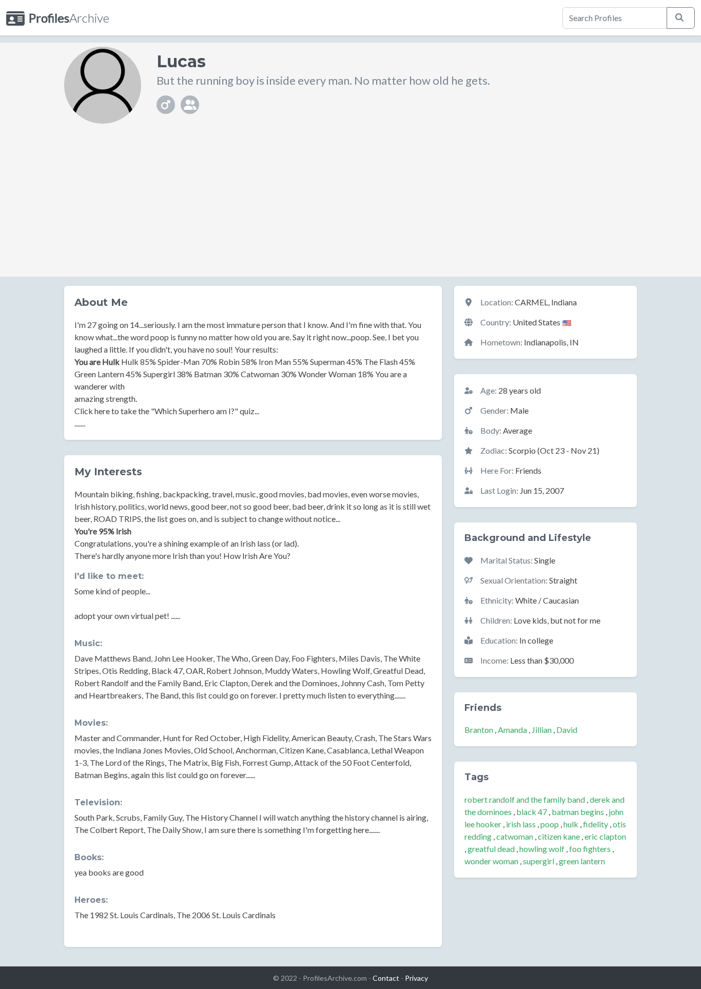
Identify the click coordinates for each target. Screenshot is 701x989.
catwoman (514, 836)
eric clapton (605, 836)
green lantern (582, 861)
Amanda (512, 729)
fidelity (595, 824)
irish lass (521, 824)
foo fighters (590, 849)
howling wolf (541, 849)
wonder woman (491, 861)
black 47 (531, 812)
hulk (570, 824)
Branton (478, 729)
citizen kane (559, 836)
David (566, 729)
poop (549, 824)
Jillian (542, 729)
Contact (386, 978)
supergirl (538, 861)
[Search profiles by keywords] (681, 18)
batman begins (578, 812)
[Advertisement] (350, 205)
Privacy (416, 978)
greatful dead (491, 849)
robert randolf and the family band (524, 799)
